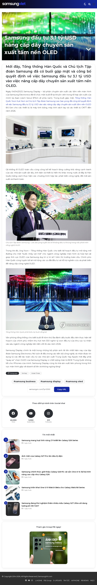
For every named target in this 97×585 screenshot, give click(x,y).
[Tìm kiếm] (89, 5)
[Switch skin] (85, 5)
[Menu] (94, 5)
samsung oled (75, 381)
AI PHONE (75, 580)
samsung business (25, 381)
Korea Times (36, 373)
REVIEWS (85, 580)
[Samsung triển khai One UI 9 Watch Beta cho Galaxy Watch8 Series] (13, 493)
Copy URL (61, 389)
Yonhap (24, 373)
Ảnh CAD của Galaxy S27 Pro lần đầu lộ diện (42, 456)
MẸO (92, 580)
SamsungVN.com (45, 576)
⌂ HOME (38, 580)
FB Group (48, 580)
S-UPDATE (57, 580)
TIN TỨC (66, 580)
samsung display (51, 381)
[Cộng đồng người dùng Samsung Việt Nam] (14, 4)
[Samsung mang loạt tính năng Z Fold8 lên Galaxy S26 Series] (13, 446)
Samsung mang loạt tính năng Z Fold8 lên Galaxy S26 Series (50, 440)
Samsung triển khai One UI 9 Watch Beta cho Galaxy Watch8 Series (53, 487)
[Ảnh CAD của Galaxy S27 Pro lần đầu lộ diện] (13, 462)
